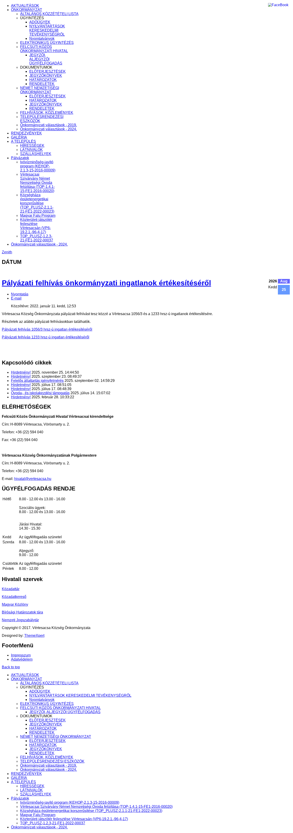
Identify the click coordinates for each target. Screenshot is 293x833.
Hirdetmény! (21, 372)
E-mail (16, 298)
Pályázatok (20, 158)
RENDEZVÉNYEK (26, 133)
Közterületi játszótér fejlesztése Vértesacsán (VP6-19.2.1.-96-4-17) (36, 226)
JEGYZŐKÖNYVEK (45, 76)
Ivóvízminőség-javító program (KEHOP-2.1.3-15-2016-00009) (37, 166)
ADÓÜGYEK (39, 22)
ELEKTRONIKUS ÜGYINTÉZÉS (47, 43)
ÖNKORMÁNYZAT (26, 10)
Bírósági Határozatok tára (22, 612)
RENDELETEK (41, 84)
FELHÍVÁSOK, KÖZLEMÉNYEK (46, 113)
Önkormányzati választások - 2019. (48, 125)
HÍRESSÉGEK (32, 145)
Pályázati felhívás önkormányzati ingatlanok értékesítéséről (106, 283)
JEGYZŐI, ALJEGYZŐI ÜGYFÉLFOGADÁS (45, 59)
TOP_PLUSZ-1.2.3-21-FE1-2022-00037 (36, 238)
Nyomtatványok (41, 38)
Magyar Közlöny (15, 604)
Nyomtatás (19, 294)
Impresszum (21, 655)
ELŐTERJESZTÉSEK (47, 71)
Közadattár (10, 589)
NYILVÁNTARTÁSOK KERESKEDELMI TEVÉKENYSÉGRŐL (47, 30)
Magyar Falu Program (37, 215)
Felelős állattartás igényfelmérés (37, 381)
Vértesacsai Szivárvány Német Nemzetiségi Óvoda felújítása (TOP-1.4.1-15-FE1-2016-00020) (37, 182)
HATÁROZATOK (43, 80)
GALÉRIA (19, 137)
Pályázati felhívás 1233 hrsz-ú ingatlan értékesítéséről (45, 337)
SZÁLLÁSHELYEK (35, 154)
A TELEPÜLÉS (23, 141)
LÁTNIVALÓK (31, 150)
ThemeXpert (34, 635)
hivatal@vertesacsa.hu (32, 479)
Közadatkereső (14, 597)
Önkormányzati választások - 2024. (48, 129)
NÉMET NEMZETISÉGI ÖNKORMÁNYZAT (39, 90)
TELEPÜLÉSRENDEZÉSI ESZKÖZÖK (52, 761)
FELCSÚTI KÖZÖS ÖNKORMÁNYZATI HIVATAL (44, 49)
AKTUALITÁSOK (25, 6)
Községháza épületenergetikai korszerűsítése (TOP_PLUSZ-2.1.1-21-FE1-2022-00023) (37, 203)
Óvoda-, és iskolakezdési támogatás (40, 393)
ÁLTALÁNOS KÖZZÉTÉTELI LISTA (49, 14)
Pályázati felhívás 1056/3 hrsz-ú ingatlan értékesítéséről (47, 329)
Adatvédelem (22, 659)
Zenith (7, 252)
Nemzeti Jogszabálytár (20, 620)
